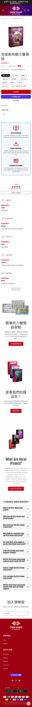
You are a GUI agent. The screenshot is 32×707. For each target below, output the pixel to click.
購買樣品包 (16, 411)
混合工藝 (5, 86)
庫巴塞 (4, 82)
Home (2, 18)
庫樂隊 (23, 75)
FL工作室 (15, 75)
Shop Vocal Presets (16, 488)
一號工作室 (23, 79)
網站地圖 (5, 668)
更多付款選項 (16, 100)
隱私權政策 (6, 654)
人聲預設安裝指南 (16, 343)
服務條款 (5, 661)
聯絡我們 (5, 643)
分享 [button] (4, 114)
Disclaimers (6, 665)
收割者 (12, 82)
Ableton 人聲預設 (8, 18)
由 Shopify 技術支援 (23, 703)
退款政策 (5, 658)
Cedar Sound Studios (11, 702)
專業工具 (5, 79)
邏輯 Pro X (6, 75)
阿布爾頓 (13, 79)
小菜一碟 (20, 82)
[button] (3, 10)
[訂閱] (27, 613)
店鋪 (4, 640)
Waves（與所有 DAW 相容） (19, 86)
